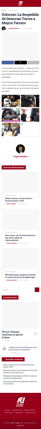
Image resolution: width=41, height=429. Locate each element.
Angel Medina (14, 28)
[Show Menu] (3, 3)
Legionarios (19, 412)
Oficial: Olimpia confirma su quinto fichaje (12, 334)
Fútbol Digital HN (16, 423)
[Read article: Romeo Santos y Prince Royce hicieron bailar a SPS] (20, 185)
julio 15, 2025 (27, 28)
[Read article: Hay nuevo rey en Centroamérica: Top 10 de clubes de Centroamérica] (20, 222)
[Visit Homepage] (20, 3)
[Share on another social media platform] (33, 62)
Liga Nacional (12, 10)
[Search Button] (38, 3)
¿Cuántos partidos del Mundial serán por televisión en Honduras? (23, 348)
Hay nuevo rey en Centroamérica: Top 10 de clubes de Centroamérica (20, 237)
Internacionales (10, 195)
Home (4, 10)
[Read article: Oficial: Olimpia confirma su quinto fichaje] (20, 315)
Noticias (7, 410)
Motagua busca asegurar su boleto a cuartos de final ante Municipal (20, 275)
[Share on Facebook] (8, 62)
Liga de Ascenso (30, 412)
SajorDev (20, 425)
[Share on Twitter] (21, 62)
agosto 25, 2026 (22, 204)
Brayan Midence (12, 243)
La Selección (8, 412)
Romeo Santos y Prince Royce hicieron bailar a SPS (18, 199)
